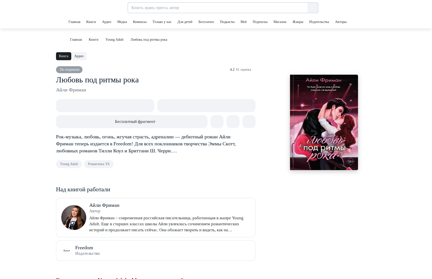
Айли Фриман (71, 89)
